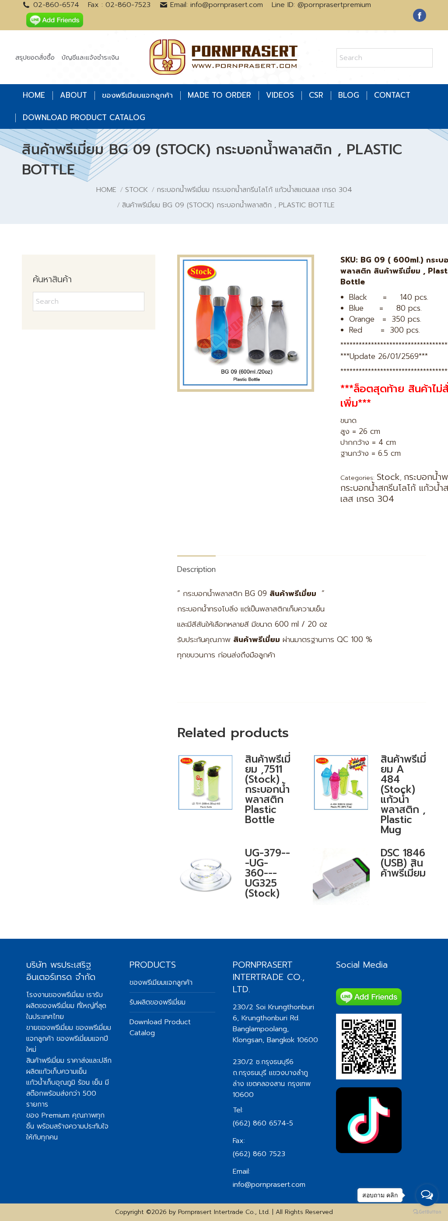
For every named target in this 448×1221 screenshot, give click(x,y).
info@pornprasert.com (269, 1184)
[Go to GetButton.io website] (427, 1212)
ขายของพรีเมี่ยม (49, 1027)
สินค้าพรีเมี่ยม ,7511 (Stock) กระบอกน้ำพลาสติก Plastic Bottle (267, 789)
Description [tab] (196, 569)
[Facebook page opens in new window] (419, 15)
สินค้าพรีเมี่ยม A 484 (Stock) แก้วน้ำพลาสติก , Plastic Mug (403, 794)
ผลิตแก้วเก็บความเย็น (56, 1071)
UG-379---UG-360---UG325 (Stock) (267, 873)
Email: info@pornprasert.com (216, 5)
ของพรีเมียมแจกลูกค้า (161, 982)
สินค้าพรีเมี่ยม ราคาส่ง (57, 1060)
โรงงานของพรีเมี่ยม (55, 995)
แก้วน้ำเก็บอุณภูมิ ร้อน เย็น (64, 1082)
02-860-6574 (56, 5)
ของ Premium (48, 1115)
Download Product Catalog (160, 1027)
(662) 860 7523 (259, 1154)
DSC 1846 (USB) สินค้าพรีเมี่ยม (403, 863)
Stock (388, 476)
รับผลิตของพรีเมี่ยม (64, 1000)
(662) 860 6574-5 (263, 1123)
